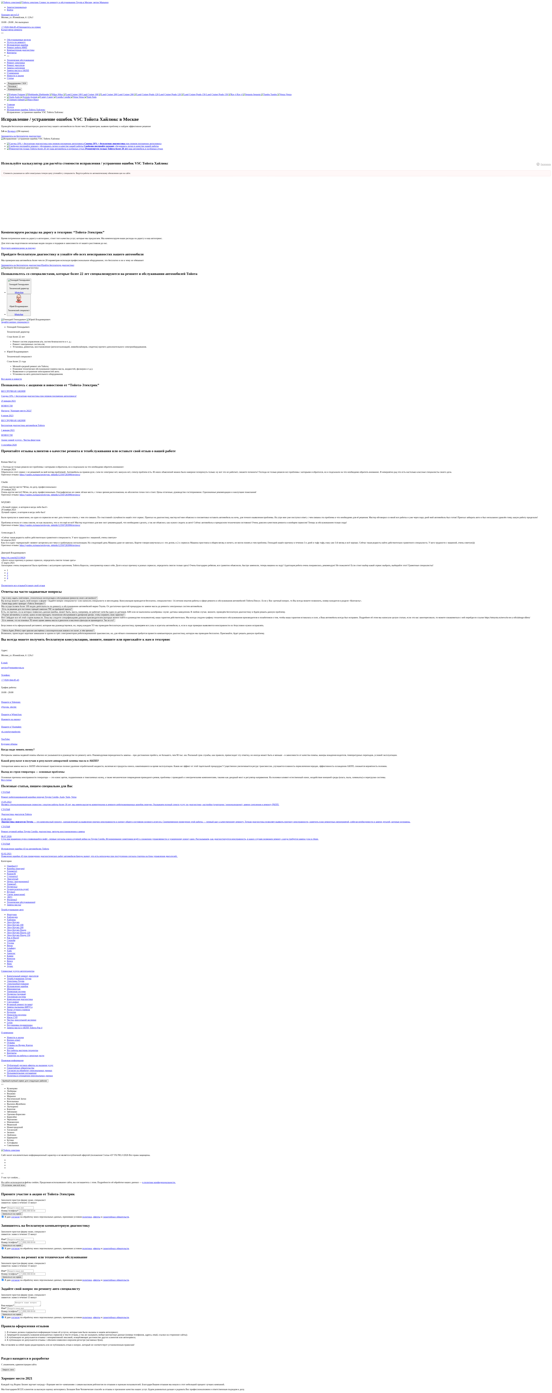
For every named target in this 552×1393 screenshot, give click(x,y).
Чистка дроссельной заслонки (21, 1020)
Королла (11, 958)
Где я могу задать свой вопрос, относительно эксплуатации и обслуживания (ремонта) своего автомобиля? (49, 598)
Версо (10, 961)
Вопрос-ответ (13, 1040)
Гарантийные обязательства (20, 1068)
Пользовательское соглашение (22, 1073)
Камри (10, 956)
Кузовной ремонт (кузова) (19, 1004)
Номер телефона (9, 1210)
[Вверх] (2, 1173)
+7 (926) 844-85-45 (10, 27)
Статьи (10, 1048)
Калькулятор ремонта (11, 29)
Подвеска (12, 886)
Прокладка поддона (16, 1015)
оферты (96, 1217)
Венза (10, 945)
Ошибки (12, 866)
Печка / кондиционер (18, 881)
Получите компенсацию (18, 248)
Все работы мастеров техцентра (22, 1050)
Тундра (10, 943)
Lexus (10, 1022)
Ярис (9, 963)
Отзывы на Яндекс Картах (20, 1045)
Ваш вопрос (7, 1305)
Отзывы (11, 1042)
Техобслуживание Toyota (19, 978)
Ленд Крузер (13, 922)
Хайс (9, 950)
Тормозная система (16, 991)
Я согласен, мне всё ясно (13, 1185)
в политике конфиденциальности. (159, 1182)
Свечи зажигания (16, 894)
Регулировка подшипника (19, 1025)
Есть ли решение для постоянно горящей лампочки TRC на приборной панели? (37, 609)
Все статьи (6, 780)
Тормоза (11, 884)
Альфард (11, 948)
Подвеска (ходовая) (16, 994)
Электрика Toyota (15, 981)
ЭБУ (9, 897)
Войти (10, 10)
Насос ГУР (12, 1017)
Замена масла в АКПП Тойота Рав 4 (24, 1027)
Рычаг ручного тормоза (18, 1009)
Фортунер (12, 914)
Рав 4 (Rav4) (13, 938)
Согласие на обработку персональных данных (29, 1070)
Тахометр (12, 871)
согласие (15, 1217)
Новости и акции (15, 1037)
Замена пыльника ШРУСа (19, 1007)
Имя (3, 1207)
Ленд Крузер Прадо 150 (18, 935)
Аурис (10, 966)
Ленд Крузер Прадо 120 (18, 932)
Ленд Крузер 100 (15, 925)
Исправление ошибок (17, 986)
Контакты (12, 1053)
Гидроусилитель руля (18, 889)
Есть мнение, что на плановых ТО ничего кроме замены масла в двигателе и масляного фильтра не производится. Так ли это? (58, 620)
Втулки (11, 892)
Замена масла (14, 905)
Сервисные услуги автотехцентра (17, 971)
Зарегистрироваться (16, 7)
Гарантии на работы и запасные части (25, 1055)
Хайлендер (12, 917)
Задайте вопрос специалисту (15, 322)
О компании (7, 1032)
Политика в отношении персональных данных (30, 1075)
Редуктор (11, 1012)
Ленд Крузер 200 (15, 927)
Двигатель (12, 879)
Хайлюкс (11, 919)
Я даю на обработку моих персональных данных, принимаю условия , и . (67, 1217)
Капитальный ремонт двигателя (22, 976)
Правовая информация (12, 1060)
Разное (11, 874)
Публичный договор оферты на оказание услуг (30, 1065)
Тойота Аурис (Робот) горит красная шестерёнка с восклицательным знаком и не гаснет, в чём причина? (48, 630)
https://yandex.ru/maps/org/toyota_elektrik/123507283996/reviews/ (50, 474)
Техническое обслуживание (21, 902)
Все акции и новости (11, 379)
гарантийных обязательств (116, 1217)
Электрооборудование (18, 984)
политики (87, 1217)
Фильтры (12, 899)
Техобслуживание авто (12, 909)
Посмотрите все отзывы (13, 585)
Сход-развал (13, 1002)
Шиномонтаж (13, 989)
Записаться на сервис (12, 1214)
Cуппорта (12, 876)
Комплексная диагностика (20, 999)
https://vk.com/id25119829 (13, 557)
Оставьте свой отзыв (35, 585)
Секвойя (11, 940)
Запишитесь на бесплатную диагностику (21, 136)
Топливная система (16, 996)
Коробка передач (15, 868)
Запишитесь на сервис (30, 27)
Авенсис (11, 953)
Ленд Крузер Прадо (16, 930)
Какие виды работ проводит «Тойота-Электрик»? (23, 603)
